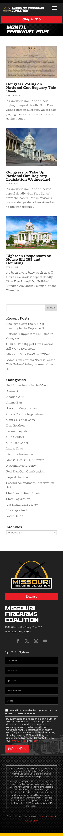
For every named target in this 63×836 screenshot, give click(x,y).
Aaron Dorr (14, 391)
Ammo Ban (14, 402)
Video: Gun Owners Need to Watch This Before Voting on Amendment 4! (31, 364)
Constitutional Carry (20, 419)
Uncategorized (16, 510)
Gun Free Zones (17, 442)
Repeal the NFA (17, 477)
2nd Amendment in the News (27, 385)
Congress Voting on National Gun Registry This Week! (31, 87)
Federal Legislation (19, 431)
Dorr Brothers (15, 425)
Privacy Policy (18, 740)
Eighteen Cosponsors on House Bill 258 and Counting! (28, 259)
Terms (36, 740)
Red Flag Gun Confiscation (25, 471)
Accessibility (31, 820)
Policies (41, 816)
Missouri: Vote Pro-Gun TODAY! (28, 354)
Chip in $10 (31, 19)
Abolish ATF (15, 396)
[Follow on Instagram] (36, 641)
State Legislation (18, 498)
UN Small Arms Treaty (22, 504)
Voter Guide (14, 516)
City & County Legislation (24, 414)
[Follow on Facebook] (18, 641)
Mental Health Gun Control (25, 460)
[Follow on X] (27, 641)
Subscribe (17, 749)
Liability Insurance (19, 454)
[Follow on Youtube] (45, 641)
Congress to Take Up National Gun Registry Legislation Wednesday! (28, 175)
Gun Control (15, 437)
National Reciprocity (21, 465)
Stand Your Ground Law (23, 493)
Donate (31, 596)
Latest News (14, 448)
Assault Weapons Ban (21, 408)
